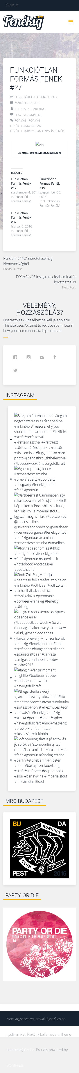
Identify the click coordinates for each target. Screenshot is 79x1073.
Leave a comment (28, 115)
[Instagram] (29, 357)
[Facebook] (16, 357)
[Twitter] (16, 370)
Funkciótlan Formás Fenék (36, 97)
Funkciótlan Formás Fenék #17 (21, 183)
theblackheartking (30, 109)
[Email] (42, 357)
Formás (21, 120)
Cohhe (29, 1049)
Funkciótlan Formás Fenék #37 (21, 217)
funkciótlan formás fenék (42, 131)
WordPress (15, 1065)
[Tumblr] (56, 357)
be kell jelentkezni (55, 320)
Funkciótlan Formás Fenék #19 (50, 183)
